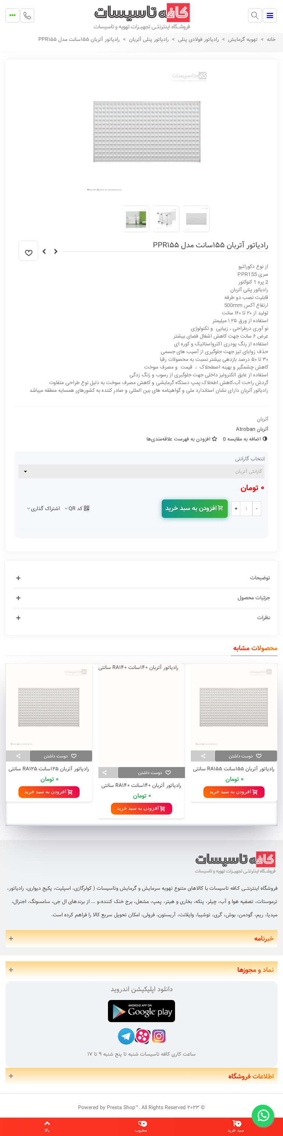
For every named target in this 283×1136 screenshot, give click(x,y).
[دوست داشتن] (28, 251)
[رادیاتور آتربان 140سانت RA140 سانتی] (141, 715)
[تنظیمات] (13, 15)
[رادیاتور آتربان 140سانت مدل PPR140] (55, 251)
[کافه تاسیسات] (141, 15)
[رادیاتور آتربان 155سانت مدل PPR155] (147, 195)
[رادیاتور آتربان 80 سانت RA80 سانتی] (43, 251)
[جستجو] (255, 15)
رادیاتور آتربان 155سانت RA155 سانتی (234, 769)
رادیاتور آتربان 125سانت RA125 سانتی (48, 769)
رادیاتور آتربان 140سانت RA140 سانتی (141, 786)
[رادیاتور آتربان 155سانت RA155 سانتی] (234, 707)
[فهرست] (270, 15)
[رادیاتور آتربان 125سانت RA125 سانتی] (49, 707)
